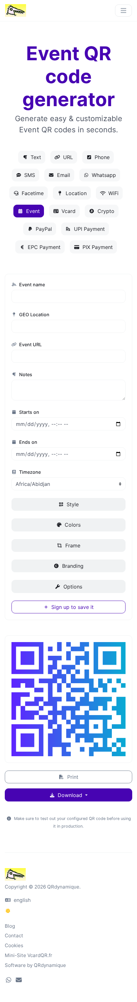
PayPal (43, 229)
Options (72, 586)
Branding (72, 566)
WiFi (113, 193)
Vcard (68, 211)
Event (32, 211)
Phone (101, 157)
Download (70, 795)
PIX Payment (97, 247)
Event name (31, 284)
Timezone (29, 472)
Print (72, 777)
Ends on (27, 442)
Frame (72, 545)
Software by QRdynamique (35, 965)
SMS (29, 175)
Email (62, 175)
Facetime (32, 193)
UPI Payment (88, 229)
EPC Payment (43, 247)
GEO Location (33, 314)
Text (35, 157)
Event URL (30, 344)
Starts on (28, 412)
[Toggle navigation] (123, 10)
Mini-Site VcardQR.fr (28, 955)
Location (75, 193)
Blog (10, 926)
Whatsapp (103, 175)
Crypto (105, 211)
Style (72, 504)
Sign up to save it (72, 607)
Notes (25, 374)
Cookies (14, 945)
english (21, 900)
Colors (72, 525)
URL (67, 157)
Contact (14, 936)
